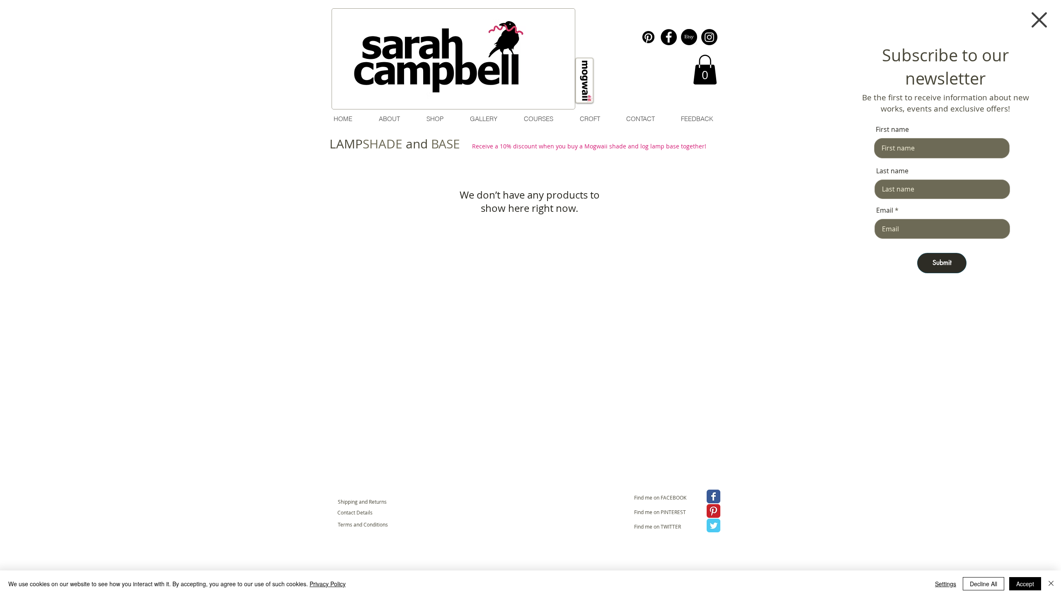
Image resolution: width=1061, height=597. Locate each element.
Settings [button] (945, 584)
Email (884, 210)
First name (892, 129)
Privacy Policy (328, 584)
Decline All (983, 584)
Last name (892, 170)
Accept (1025, 584)
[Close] (1051, 583)
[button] (1039, 20)
